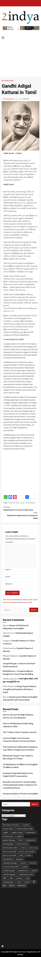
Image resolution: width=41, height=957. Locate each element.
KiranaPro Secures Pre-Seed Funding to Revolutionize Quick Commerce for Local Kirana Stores (20, 785)
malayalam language (10, 863)
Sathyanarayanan (8, 99)
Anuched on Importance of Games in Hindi (22, 515)
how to (23, 848)
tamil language (8, 882)
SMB (4, 878)
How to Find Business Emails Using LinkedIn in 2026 (18, 725)
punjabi (24, 867)
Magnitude (31, 952)
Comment (9, 542)
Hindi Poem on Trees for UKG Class (18, 508)
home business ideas (10, 848)
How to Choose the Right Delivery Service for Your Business (18, 716)
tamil (22, 503)
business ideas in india (25, 829)
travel (19, 882)
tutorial (26, 882)
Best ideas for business (11, 825)
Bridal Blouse (8, 671)
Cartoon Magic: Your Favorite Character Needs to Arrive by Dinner (19, 739)
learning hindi (7, 859)
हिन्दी (4, 886)
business (26, 825)
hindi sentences (22, 844)
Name (8, 569)
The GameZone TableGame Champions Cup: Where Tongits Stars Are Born (20, 748)
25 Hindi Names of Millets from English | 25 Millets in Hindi (20, 766)
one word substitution (11, 867)
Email (8, 576)
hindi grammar (31, 840)
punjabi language (9, 870)
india (21, 855)
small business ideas (26, 874)
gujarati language (9, 840)
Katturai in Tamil (8, 80)
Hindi (20, 840)
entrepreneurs (8, 836)
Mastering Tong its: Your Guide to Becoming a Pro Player (18, 757)
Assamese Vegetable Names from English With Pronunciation (18, 774)
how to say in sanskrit (27, 851)
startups (19, 878)
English (5, 832)
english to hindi (17, 832)
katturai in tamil (14, 503)
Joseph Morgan (10, 663)
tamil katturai (30, 503)
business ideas (8, 829)
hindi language (8, 844)
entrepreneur (30, 832)
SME (11, 878)
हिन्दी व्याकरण (22, 886)
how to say (33, 848)
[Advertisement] (20, 59)
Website (8, 584)
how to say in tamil (9, 855)
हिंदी (34, 882)
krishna (28, 855)
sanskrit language (9, 874)
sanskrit (34, 870)
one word (32, 863)
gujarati (19, 836)
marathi (23, 863)
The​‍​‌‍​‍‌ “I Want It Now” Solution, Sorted (19, 732)
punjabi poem (23, 870)
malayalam (19, 859)
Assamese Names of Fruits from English (20, 793)
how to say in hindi (9, 851)
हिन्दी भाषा (12, 886)
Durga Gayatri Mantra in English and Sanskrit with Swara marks (19, 689)
